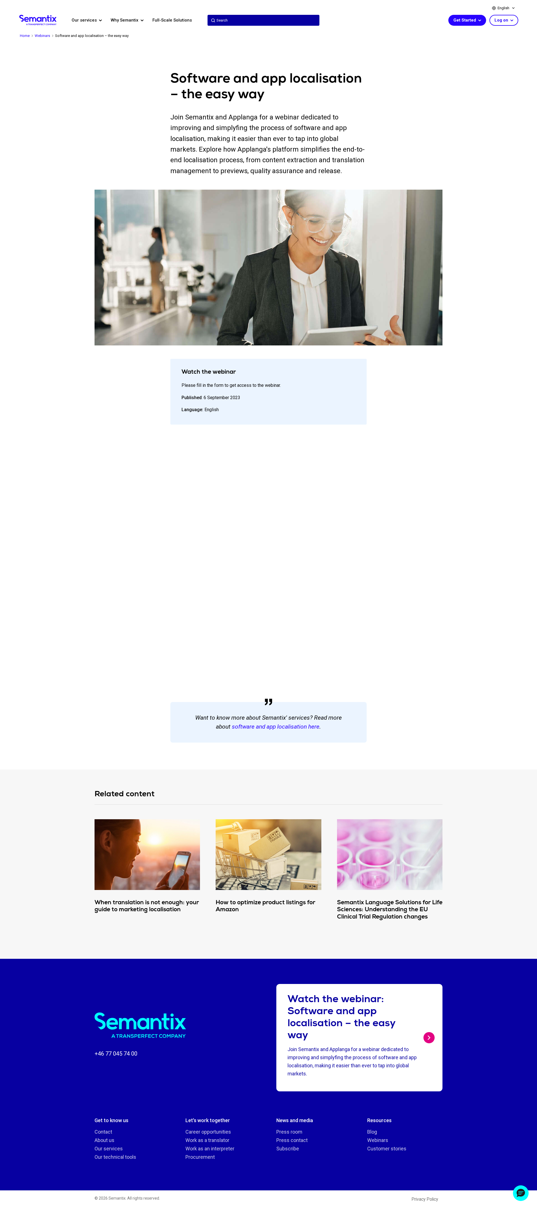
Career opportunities (208, 1132)
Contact (103, 1132)
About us (104, 1140)
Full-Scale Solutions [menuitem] (172, 20)
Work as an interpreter (209, 1149)
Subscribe (287, 1149)
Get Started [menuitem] (465, 20)
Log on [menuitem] (501, 20)
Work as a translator (207, 1140)
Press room (289, 1132)
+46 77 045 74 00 (116, 1053)
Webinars (377, 1140)
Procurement (200, 1157)
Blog (372, 1132)
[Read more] (429, 1037)
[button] (521, 1193)
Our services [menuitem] (85, 20)
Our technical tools (115, 1157)
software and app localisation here (275, 726)
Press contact (292, 1140)
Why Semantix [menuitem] (125, 20)
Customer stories (386, 1149)
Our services (109, 1149)
